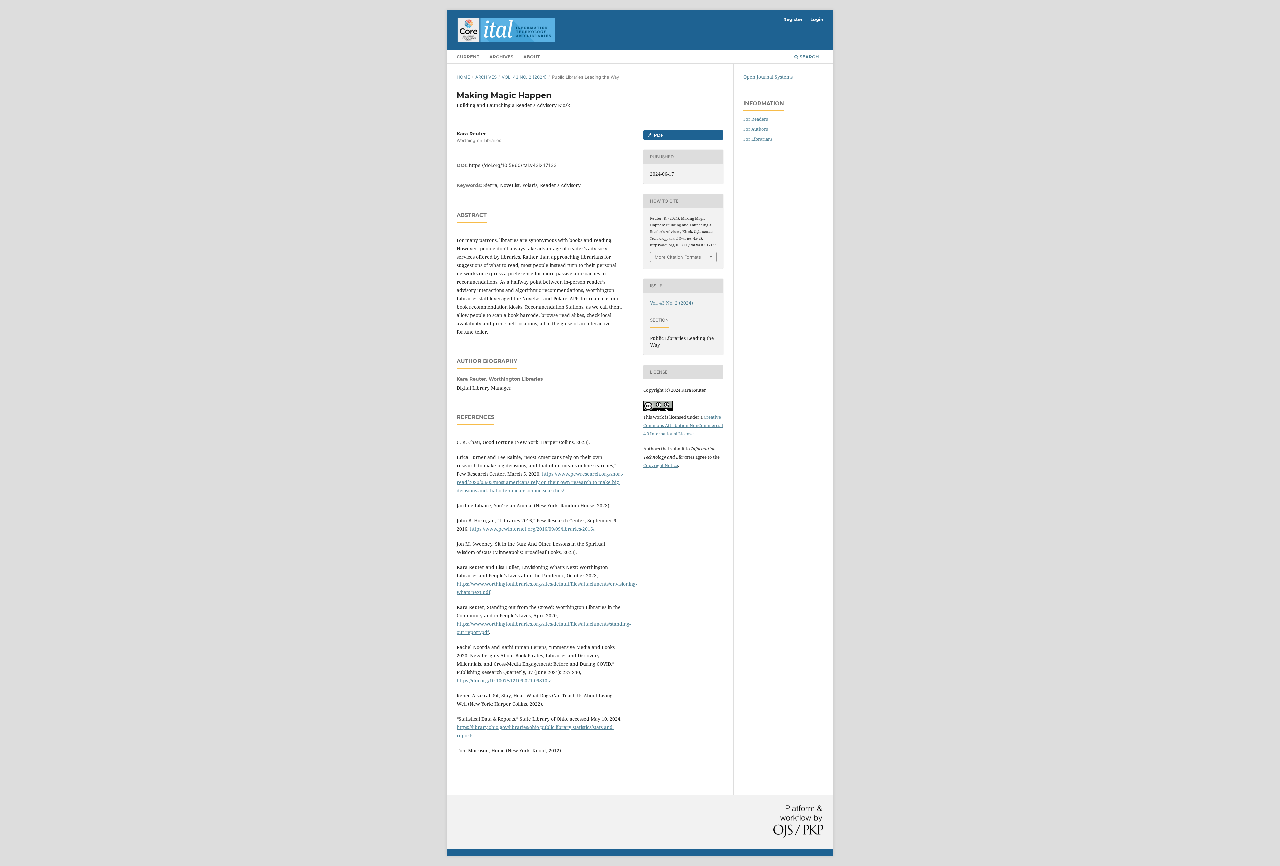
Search (808, 56)
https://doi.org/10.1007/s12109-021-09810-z (504, 680)
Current (468, 56)
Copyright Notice (660, 465)
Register (793, 19)
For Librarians (758, 139)
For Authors (755, 129)
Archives (501, 56)
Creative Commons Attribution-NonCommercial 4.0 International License (683, 425)
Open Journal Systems (768, 77)
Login (816, 19)
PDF (657, 135)
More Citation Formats (678, 257)
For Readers (755, 119)
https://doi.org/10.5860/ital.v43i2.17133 (513, 165)
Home (463, 77)
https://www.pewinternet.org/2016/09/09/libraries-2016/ (532, 529)
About (531, 56)
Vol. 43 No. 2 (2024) (524, 77)
